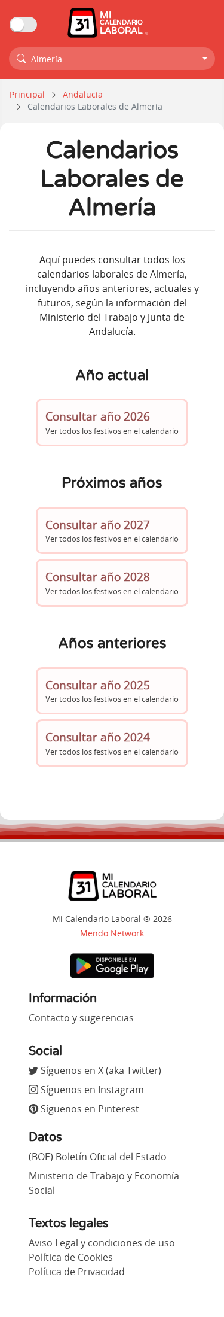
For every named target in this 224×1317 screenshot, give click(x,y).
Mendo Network (112, 933)
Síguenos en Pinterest (88, 1108)
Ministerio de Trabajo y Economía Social (104, 1183)
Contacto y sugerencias (81, 1017)
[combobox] (112, 58)
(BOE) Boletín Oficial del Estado (98, 1156)
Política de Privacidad (77, 1271)
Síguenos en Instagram (91, 1089)
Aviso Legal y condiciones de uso (102, 1242)
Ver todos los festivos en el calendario (112, 422)
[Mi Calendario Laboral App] (112, 965)
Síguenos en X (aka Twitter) (99, 1070)
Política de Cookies (71, 1257)
